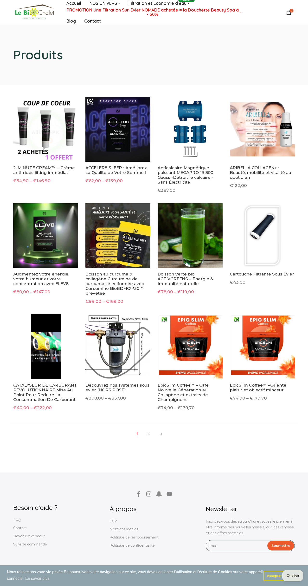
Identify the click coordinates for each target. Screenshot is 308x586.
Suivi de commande (30, 544)
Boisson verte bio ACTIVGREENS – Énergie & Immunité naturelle (185, 279)
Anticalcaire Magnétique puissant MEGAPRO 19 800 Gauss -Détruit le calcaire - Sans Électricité (185, 175)
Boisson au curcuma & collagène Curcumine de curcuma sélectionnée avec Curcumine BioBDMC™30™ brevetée (114, 284)
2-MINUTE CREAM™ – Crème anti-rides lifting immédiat (44, 170)
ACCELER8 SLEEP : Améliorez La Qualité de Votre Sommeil (116, 170)
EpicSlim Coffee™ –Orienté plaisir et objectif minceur (258, 387)
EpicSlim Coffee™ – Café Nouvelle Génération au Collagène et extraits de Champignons (183, 392)
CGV (113, 521)
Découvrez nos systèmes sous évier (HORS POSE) (117, 387)
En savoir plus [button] (37, 578)
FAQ (17, 520)
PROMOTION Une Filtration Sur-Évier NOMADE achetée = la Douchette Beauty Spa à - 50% (153, 12)
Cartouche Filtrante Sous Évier (262, 274)
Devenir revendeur (29, 536)
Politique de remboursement (134, 537)
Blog (71, 21)
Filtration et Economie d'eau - (160, 3)
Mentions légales (123, 529)
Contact (92, 21)
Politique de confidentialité (132, 545)
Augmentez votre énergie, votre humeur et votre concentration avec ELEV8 (41, 279)
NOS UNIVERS (103, 3)
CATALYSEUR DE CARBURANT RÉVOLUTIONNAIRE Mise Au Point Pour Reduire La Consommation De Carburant (45, 392)
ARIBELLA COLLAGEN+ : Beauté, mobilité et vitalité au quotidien (260, 172)
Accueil (73, 3)
